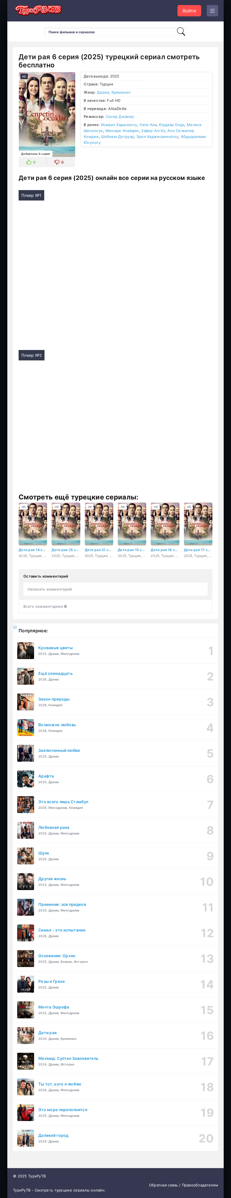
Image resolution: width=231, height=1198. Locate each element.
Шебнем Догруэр (117, 136)
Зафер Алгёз (153, 130)
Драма (103, 92)
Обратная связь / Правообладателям (183, 1185)
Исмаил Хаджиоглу (119, 124)
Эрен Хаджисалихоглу (157, 136)
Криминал (121, 92)
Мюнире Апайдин (122, 130)
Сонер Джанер (120, 116)
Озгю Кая (148, 124)
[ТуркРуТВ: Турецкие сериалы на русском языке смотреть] (38, 11)
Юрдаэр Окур (171, 124)
